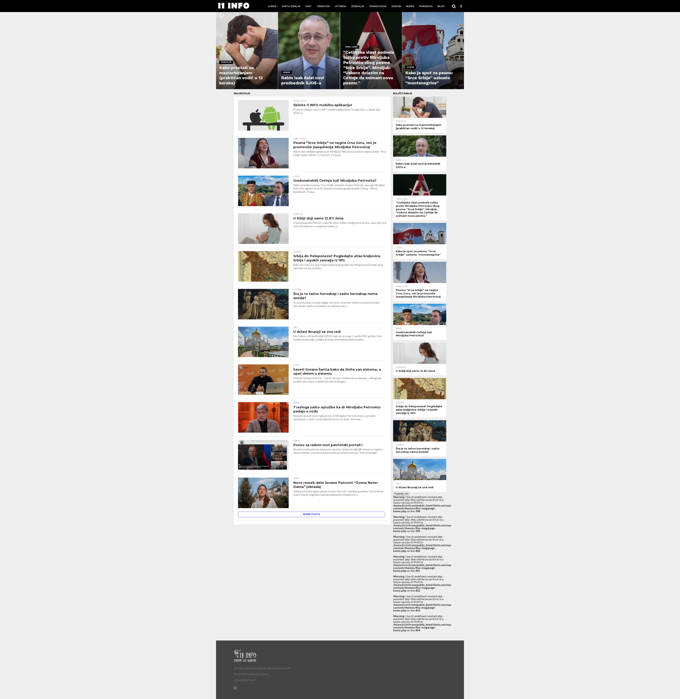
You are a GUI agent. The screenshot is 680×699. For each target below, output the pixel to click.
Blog (441, 6)
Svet (308, 6)
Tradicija (323, 6)
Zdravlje (357, 6)
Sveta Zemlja (291, 6)
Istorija (340, 6)
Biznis (410, 6)
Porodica (426, 6)
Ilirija (272, 6)
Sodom (396, 6)
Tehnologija (378, 6)
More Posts (311, 514)
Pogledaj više (401, 493)
